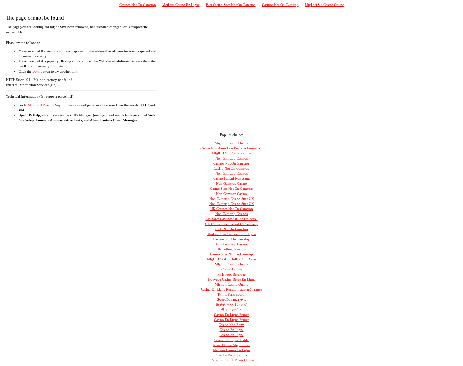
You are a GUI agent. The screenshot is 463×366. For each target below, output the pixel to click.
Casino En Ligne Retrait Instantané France (231, 289)
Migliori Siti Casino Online (324, 5)
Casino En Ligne (232, 330)
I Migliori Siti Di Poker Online (231, 360)
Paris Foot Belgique (231, 274)
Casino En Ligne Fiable (231, 340)
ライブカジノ (231, 309)
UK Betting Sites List (231, 249)
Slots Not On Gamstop (231, 229)
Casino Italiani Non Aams (231, 178)
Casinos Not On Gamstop (137, 5)
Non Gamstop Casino (231, 183)
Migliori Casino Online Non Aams (231, 259)
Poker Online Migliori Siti (231, 345)
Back (36, 71)
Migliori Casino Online (231, 143)
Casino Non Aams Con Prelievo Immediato (231, 148)
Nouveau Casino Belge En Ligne (231, 279)
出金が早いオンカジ (231, 304)
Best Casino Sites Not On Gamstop (231, 5)
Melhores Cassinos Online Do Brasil (232, 219)
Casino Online (231, 269)
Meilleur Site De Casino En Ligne (231, 234)
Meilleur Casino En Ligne (181, 5)
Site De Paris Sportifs (231, 355)
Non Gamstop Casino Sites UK (231, 198)
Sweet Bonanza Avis (231, 299)
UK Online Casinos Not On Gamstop (231, 224)
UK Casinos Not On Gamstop (231, 209)
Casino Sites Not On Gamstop (231, 188)
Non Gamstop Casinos (231, 158)
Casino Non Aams (231, 325)
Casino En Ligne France (231, 315)
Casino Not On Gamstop (231, 168)
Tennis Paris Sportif (231, 294)
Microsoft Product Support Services (54, 105)
